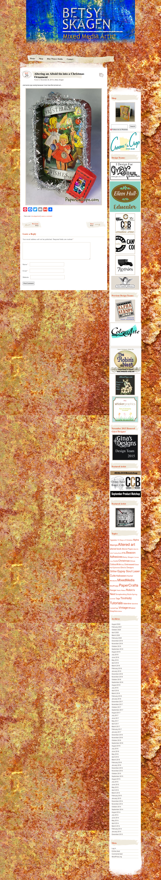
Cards (115, 561)
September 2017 (117, 710)
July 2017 (115, 715)
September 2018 (117, 682)
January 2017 (116, 732)
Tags (118, 598)
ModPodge (114, 586)
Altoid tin (135, 549)
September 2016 (117, 743)
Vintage (123, 607)
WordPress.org (117, 856)
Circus (132, 561)
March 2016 (116, 759)
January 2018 (116, 699)
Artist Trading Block (115, 553)
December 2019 (117, 641)
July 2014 (115, 815)
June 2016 (115, 751)
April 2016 (115, 757)
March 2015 (116, 793)
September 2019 (117, 649)
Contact (70, 59)
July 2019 (115, 654)
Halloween (121, 575)
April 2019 (115, 663)
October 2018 (116, 679)
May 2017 (115, 721)
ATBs (124, 553)
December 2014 (117, 801)
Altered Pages (127, 549)
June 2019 (115, 657)
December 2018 (117, 674)
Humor (130, 575)
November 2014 (117, 804)
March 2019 (116, 665)
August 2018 (116, 685)
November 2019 (117, 643)
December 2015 (117, 768)
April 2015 (115, 790)
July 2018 (115, 688)
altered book (115, 548)
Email (25, 271)
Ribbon (123, 590)
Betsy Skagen (59, 80)
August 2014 (116, 812)
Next (91, 224)
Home (32, 58)
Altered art (126, 544)
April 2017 (115, 724)
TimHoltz (126, 598)
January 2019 (116, 671)
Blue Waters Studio (55, 58)
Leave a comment (46, 216)
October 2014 (116, 806)
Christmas (124, 560)
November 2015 (117, 771)
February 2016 (117, 762)
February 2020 (117, 638)
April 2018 (115, 690)
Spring (134, 594)
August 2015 (116, 779)
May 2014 (115, 820)
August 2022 (116, 624)
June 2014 (115, 818)
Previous (35, 224)
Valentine (127, 603)
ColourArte (115, 564)
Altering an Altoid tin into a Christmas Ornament (100, 74)
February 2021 (117, 627)
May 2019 (115, 660)
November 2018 (117, 677)
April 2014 (115, 823)
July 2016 (115, 748)
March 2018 (116, 693)
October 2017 (116, 707)
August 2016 (116, 746)
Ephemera (116, 567)
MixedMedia (125, 580)
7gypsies (113, 540)
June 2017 (115, 718)
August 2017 (116, 712)
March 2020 (116, 635)
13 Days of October (125, 540)
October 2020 (116, 630)
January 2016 (116, 765)
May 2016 (115, 754)
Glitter (113, 571)
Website (26, 277)
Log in (114, 848)
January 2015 (116, 798)
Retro (119, 590)
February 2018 (117, 696)
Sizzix (129, 594)
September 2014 (117, 809)
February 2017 (117, 729)
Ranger (113, 590)
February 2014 (117, 829)
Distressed (129, 564)
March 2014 (116, 826)
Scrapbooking (121, 594)
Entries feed (116, 851)
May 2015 (115, 787)
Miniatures (113, 581)
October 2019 (116, 646)
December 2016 (117, 735)
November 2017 (117, 704)
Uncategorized (35, 216)
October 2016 (116, 740)
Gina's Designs (127, 567)
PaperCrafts (128, 585)
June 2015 (115, 784)
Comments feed (117, 854)
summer (112, 598)
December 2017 (117, 701)
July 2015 (115, 782)
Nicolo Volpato (56, 864)
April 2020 (115, 632)
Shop (41, 58)
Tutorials (116, 602)
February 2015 (117, 795)
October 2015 (116, 773)
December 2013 (117, 834)
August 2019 (116, 652)
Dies (122, 565)
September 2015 (117, 776)
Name (25, 264)
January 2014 (116, 831)
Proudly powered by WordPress (30, 864)
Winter (120, 611)
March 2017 (116, 726)
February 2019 (117, 668)
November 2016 (117, 737)
